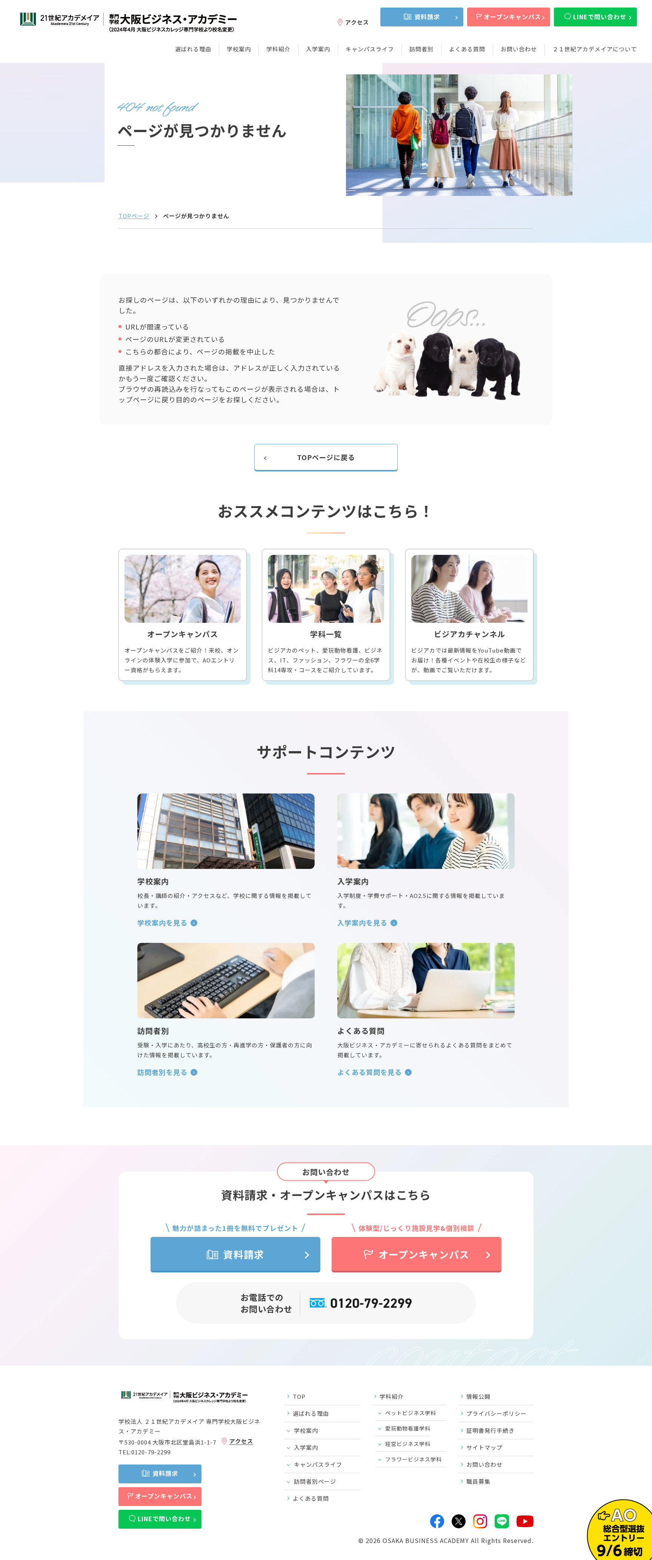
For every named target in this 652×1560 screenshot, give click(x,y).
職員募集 (478, 1481)
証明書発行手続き (490, 1430)
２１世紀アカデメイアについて (594, 49)
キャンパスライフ (370, 49)
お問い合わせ (519, 49)
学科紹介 (278, 49)
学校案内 (239, 49)
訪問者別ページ (315, 1481)
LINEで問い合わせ (599, 16)
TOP (299, 1396)
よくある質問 (467, 49)
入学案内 (318, 49)
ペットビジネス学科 (410, 1413)
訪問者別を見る (162, 1072)
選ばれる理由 (193, 49)
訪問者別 (421, 49)
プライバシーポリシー (496, 1413)
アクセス (357, 22)
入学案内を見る (362, 922)
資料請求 (427, 16)
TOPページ (133, 216)
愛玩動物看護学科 (408, 1428)
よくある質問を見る (369, 1072)
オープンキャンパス (512, 16)
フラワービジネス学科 (413, 1459)
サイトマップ (484, 1447)
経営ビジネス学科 (408, 1444)
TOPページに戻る (326, 457)
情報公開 (478, 1396)
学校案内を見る (162, 922)
